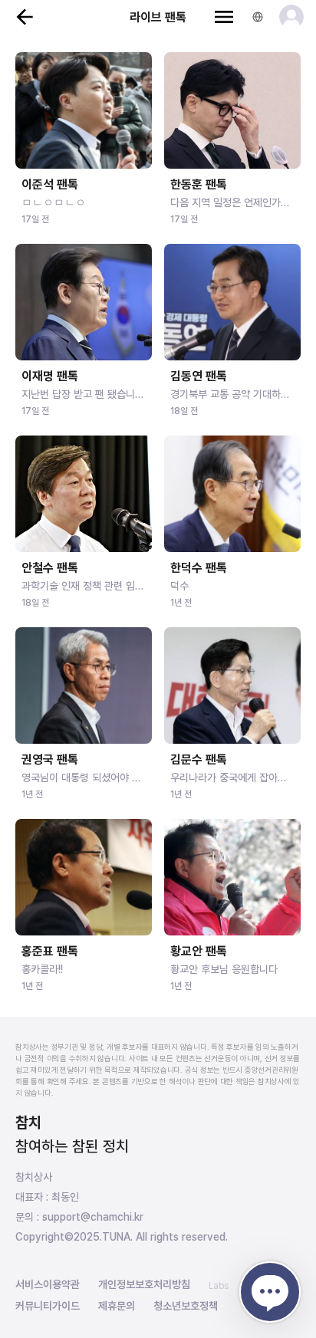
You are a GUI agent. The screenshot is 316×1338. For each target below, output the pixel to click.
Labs (219, 1286)
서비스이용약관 (47, 1284)
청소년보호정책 (185, 1305)
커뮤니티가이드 (47, 1305)
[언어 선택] (257, 17)
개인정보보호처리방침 (144, 1284)
